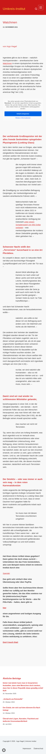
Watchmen (7, 63)
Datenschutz (38, 748)
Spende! (6, 573)
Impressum (27, 748)
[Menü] (40, 7)
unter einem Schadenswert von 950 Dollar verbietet (28, 225)
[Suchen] (36, 9)
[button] (4, 750)
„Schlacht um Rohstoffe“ (13, 699)
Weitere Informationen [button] (22, 118)
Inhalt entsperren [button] (23, 114)
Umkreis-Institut (14, 9)
